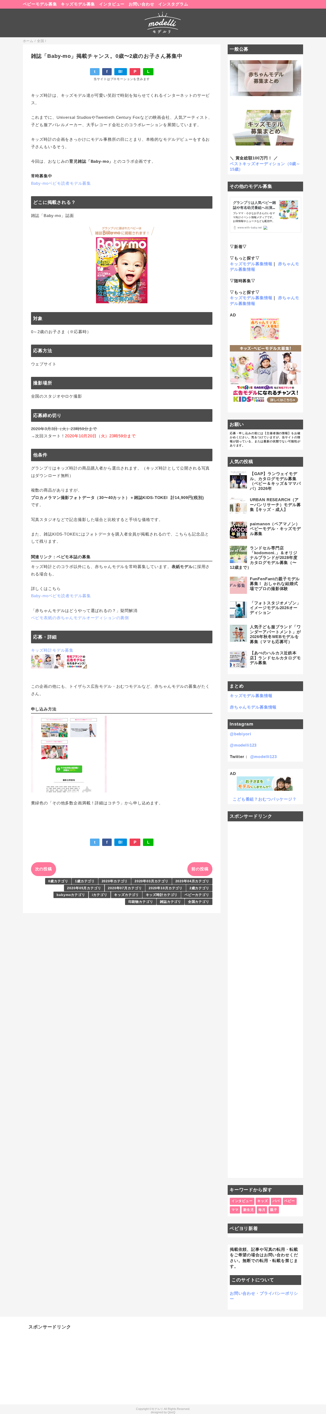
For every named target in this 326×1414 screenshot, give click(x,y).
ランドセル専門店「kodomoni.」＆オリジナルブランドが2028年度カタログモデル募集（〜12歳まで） (264, 558)
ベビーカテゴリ (196, 895)
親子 (273, 1210)
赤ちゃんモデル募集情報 (253, 707)
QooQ (171, 1412)
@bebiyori (240, 734)
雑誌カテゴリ (170, 902)
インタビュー (112, 4)
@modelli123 (243, 745)
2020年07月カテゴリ (125, 888)
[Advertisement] (265, 999)
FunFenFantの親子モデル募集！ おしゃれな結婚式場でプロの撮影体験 (275, 584)
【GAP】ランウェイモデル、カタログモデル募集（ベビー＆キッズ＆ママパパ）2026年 (275, 481)
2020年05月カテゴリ (84, 888)
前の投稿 (199, 869)
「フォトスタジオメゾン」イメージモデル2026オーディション (275, 608)
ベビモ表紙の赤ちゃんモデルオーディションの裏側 (80, 618)
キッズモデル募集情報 (251, 264)
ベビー (289, 1201)
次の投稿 (43, 869)
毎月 (262, 1210)
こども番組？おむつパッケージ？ (265, 799)
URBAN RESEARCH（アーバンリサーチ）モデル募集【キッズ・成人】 (275, 505)
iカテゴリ (99, 895)
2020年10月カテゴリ (166, 888)
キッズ (262, 1201)
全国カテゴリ (198, 902)
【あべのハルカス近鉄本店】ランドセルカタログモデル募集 (275, 658)
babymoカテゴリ (71, 895)
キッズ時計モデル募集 (52, 650)
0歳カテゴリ (58, 881)
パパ (276, 1201)
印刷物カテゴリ (140, 902)
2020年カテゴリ (115, 881)
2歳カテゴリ (199, 888)
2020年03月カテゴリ (151, 881)
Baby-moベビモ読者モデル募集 (61, 183)
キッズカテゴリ (126, 895)
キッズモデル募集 (78, 4)
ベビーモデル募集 (40, 4)
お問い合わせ (141, 4)
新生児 (248, 1210)
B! (120, 71)
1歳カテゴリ (85, 881)
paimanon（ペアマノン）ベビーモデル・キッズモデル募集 (275, 529)
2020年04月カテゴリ (192, 881)
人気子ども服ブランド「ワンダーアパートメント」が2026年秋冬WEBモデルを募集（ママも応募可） (275, 634)
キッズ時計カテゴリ (162, 895)
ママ (235, 1210)
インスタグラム (173, 4)
